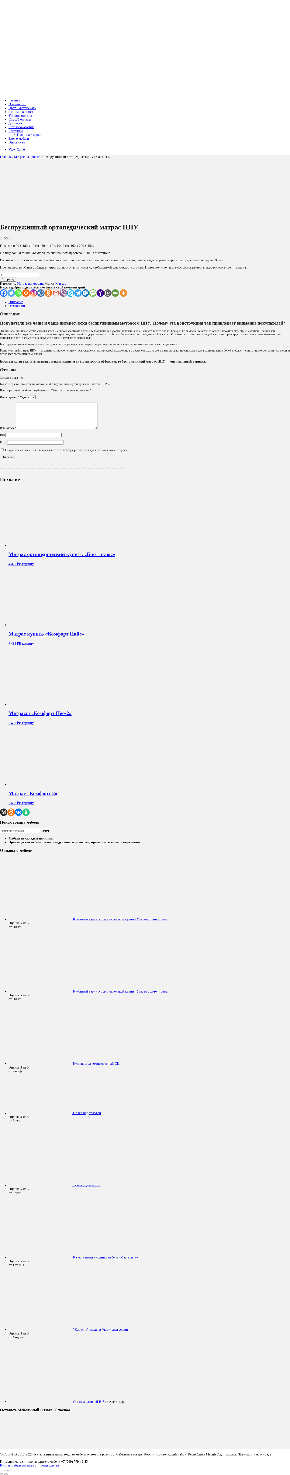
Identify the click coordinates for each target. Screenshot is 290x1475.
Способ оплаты (19, 119)
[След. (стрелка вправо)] (6, 1474)
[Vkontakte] (18, 812)
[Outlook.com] (85, 293)
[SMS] (93, 293)
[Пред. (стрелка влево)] (1, 1474)
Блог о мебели (18, 138)
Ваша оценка (9, 397)
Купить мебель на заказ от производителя (30, 1465)
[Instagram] (33, 293)
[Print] (26, 293)
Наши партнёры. (29, 134)
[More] (123, 293)
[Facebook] (3, 293)
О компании (17, 104)
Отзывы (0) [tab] (16, 306)
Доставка (15, 123)
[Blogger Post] (107, 293)
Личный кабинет (20, 112)
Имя (2, 435)
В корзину (8, 279)
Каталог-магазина (21, 127)
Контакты (15, 131)
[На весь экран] (6, 1470)
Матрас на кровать (27, 157)
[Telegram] (78, 293)
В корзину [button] (26, 564)
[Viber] (63, 293)
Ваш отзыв (8, 428)
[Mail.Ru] (41, 293)
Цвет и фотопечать (22, 108)
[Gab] (26, 812)
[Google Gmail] (55, 293)
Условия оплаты (20, 115)
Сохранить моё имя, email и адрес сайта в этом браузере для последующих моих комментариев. (66, 450)
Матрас (60, 283)
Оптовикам (16, 142)
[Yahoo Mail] (100, 293)
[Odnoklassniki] (48, 293)
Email (3, 442)
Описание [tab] (15, 302)
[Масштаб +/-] (1, 1470)
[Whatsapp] (18, 293)
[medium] (3, 812)
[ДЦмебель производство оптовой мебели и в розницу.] (59, 93)
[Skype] (70, 293)
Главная (14, 100)
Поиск (45, 830)
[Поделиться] (10, 1470)
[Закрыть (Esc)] (14, 1470)
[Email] (115, 293)
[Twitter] (11, 293)
